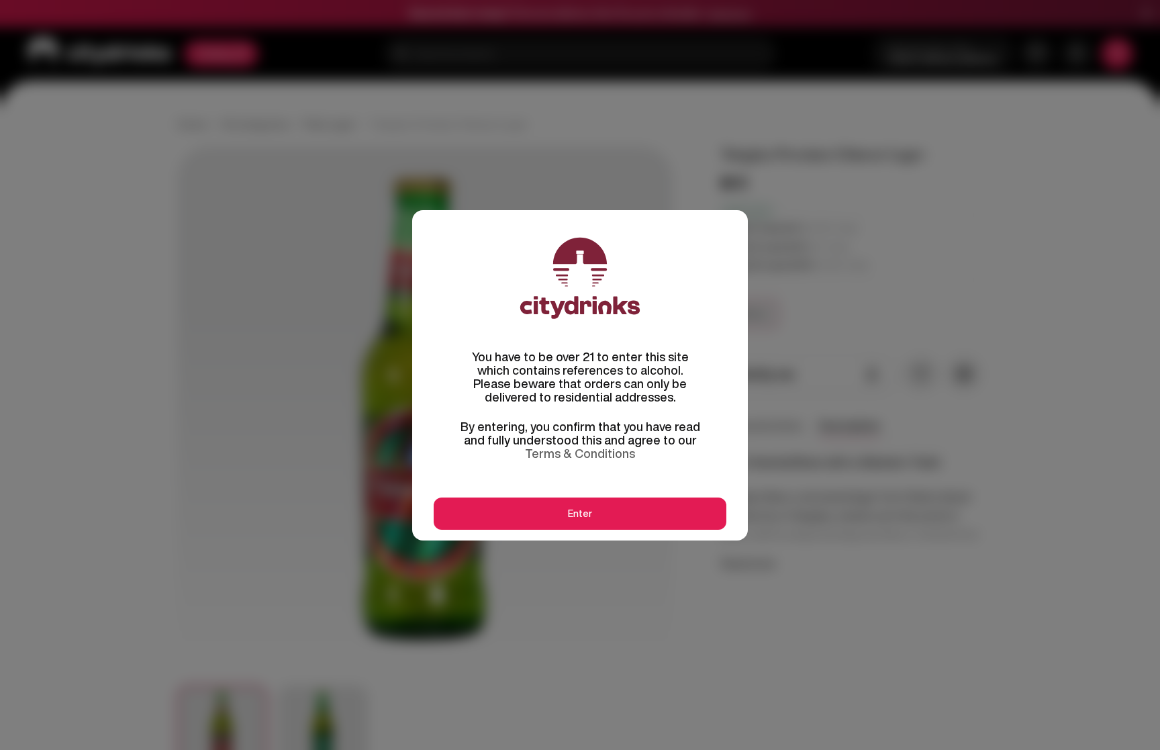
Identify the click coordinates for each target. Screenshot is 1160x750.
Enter (580, 513)
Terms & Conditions (580, 453)
